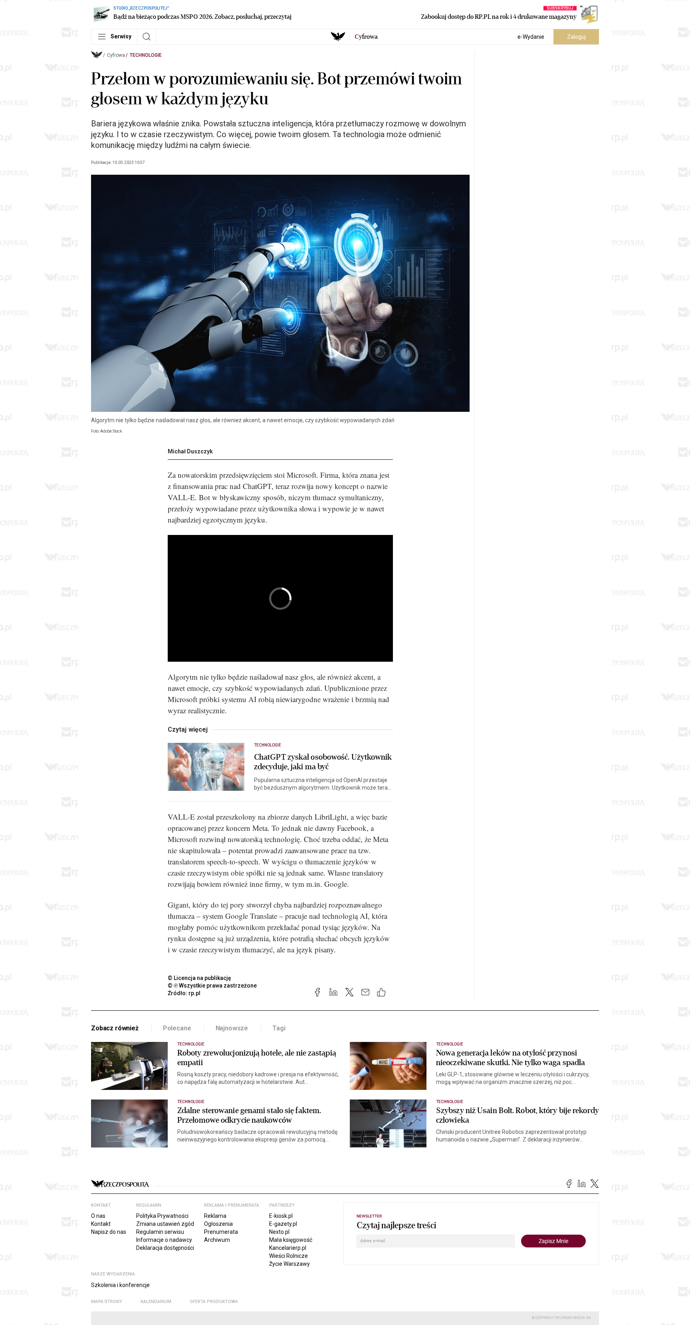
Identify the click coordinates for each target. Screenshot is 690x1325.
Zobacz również (115, 1028)
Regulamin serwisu (160, 1232)
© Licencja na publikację (200, 978)
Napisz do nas (108, 1232)
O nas (98, 1216)
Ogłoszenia (218, 1224)
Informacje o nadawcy (164, 1240)
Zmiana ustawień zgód (165, 1224)
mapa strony (106, 1301)
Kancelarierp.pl (287, 1248)
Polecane (177, 1028)
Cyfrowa (116, 55)
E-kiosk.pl (281, 1216)
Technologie (146, 55)
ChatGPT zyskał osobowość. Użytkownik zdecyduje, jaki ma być (323, 762)
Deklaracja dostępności (165, 1248)
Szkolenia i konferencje (120, 1285)
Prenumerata (221, 1232)
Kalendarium (156, 1301)
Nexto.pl (279, 1232)
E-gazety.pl (283, 1224)
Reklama (215, 1216)
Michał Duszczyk (190, 451)
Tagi (278, 1028)
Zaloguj (576, 37)
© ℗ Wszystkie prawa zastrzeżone (212, 985)
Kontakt (101, 1224)
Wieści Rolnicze (288, 1256)
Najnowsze (232, 1028)
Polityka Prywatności (162, 1216)
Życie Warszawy (289, 1264)
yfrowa (366, 37)
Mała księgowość (290, 1240)
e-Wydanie (531, 37)
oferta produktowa (214, 1301)
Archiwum (217, 1240)
